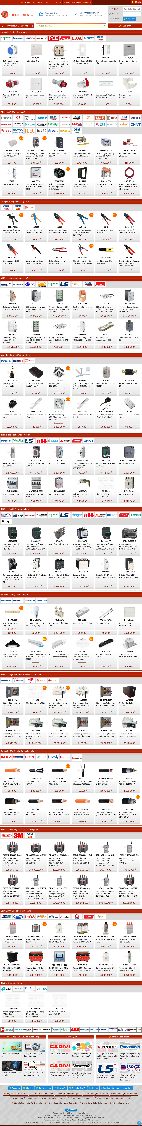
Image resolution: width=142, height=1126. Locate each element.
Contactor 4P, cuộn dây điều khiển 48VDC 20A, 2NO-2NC (11, 546)
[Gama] (29, 118)
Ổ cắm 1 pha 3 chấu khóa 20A (128, 385)
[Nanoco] (29, 38)
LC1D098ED (12, 541)
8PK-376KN (106, 258)
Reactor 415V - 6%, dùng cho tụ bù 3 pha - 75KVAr (35, 969)
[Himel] (65, 38)
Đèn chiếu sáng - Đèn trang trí (14, 594)
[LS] (65, 284)
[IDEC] (112, 118)
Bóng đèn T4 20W (102, 623)
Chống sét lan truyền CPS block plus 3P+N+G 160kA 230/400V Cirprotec (59, 309)
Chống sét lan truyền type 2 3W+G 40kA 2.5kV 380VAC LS (35, 309)
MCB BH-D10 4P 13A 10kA (11, 495)
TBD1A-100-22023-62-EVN (59, 888)
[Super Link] (65, 758)
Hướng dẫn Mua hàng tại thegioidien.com (33, 1055)
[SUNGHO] (135, 118)
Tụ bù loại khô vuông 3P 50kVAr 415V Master (58, 941)
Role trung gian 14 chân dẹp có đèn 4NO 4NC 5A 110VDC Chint (35, 156)
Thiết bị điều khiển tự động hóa (15, 509)
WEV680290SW (83, 58)
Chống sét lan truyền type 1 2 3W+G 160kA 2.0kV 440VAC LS (128, 309)
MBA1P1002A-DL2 (106, 888)
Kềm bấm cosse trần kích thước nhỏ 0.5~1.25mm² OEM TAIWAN (82, 232)
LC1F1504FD (83, 572)
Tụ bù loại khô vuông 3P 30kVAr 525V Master (105, 969)
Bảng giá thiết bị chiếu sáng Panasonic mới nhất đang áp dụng (130, 1056)
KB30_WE (36, 58)
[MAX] (100, 118)
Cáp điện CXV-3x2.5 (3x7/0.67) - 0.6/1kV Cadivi (59, 813)
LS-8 (106, 227)
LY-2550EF (129, 227)
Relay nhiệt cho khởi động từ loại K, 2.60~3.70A (59, 576)
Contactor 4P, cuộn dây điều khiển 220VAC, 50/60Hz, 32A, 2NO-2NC (105, 546)
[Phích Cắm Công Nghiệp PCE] (114, 1029)
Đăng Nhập (130, 19)
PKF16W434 (83, 92)
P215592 (82, 181)
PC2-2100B (129, 380)
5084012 (106, 334)
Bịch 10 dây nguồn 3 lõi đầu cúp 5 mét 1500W (104, 416)
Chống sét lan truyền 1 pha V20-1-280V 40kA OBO (12, 308)
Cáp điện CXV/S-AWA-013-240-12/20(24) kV (127, 783)
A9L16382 (13, 334)
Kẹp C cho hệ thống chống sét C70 (82, 308)
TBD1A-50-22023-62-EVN (36, 888)
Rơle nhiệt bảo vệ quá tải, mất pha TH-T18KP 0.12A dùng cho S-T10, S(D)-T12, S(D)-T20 (13, 578)
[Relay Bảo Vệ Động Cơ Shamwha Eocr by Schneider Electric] (86, 1029)
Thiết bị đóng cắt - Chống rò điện (15, 435)
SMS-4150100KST (13, 936)
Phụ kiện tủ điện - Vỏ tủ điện (13, 112)
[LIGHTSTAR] (18, 124)
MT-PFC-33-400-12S (59, 965)
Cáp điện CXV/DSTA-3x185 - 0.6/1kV (34, 813)
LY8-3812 (82, 227)
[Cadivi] (6, 758)
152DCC (12, 412)
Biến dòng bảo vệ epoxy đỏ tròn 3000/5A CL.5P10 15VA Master (128, 187)
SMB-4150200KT (129, 936)
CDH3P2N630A (83, 731)
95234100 (36, 731)
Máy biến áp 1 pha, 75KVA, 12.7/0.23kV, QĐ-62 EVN (127, 860)
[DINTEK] (41, 989)
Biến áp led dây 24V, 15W (82, 623)
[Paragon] (29, 600)
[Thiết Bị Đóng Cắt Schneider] (19, 1029)
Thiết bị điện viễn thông (11, 983)
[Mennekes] (41, 38)
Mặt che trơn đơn (32, 61)
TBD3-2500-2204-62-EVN (36, 855)
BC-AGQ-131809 (12, 150)
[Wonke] (18, 131)
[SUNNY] (41, 917)
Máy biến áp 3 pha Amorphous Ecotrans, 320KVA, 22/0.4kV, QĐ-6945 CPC (57, 861)
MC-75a (36, 572)
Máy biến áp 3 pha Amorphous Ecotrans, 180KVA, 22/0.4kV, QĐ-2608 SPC (11, 861)
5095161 (12, 304)
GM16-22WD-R (129, 150)
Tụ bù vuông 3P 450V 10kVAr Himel (34, 941)
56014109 (59, 778)
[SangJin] (41, 758)
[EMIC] (100, 124)
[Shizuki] (65, 917)
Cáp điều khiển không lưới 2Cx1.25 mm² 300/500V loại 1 (82, 784)
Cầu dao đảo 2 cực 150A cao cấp (12, 416)
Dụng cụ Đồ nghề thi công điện (15, 201)
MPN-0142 (13, 92)
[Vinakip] (29, 680)
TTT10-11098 (36, 412)
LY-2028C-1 (82, 258)
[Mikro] (18, 515)
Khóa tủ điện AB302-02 (11, 184)
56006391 (12, 809)
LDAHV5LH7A (36, 620)
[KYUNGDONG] (41, 680)
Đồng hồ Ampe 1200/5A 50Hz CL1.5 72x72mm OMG (35, 187)
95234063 (59, 731)
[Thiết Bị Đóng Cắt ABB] (29, 1029)
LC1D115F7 (36, 541)
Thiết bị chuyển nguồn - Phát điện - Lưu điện (21, 674)
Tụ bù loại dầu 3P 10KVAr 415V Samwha (12, 941)
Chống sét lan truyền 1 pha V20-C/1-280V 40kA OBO (83, 339)
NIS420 (106, 380)
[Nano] (18, 600)
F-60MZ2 (82, 380)
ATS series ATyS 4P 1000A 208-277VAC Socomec (33, 736)
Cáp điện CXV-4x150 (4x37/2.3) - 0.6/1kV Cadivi (106, 813)
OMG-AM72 (35, 181)
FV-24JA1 (59, 380)
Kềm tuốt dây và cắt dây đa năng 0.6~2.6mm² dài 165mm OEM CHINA (129, 263)
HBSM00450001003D (36, 936)
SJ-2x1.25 (82, 778)
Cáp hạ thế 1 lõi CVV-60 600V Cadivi (58, 783)
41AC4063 (83, 700)
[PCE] (53, 38)
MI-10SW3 (83, 491)
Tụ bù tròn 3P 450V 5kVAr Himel (105, 941)
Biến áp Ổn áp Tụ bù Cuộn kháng (16, 911)
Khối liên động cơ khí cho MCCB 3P (82, 495)
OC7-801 (129, 412)
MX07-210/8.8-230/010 (82, 936)
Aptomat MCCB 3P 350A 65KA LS (35, 465)
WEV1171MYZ (59, 59)
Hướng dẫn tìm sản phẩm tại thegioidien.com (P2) (33, 1074)
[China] (76, 118)
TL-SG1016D (36, 1008)
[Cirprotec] (76, 284)
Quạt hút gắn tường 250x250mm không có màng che (57, 417)
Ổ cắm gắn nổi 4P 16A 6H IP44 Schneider (82, 96)
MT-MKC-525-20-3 (129, 965)
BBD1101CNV (82, 460)
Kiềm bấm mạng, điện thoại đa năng (104, 262)
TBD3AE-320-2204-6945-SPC (59, 855)
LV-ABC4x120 (35, 778)
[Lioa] (76, 38)
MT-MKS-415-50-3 (59, 936)
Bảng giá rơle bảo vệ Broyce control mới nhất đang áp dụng (128, 1077)
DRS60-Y (82, 150)
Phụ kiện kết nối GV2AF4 (58, 544)
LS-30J (59, 227)
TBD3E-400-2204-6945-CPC (129, 888)
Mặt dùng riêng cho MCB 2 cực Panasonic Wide (82, 62)
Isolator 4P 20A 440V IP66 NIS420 (105, 385)
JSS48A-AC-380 (106, 150)
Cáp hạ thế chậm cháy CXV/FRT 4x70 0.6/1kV (81, 813)
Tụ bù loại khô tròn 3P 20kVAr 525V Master (127, 969)
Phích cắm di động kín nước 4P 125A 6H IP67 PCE (58, 97)
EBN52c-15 (106, 491)
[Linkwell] (29, 124)
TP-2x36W (106, 651)
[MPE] (88, 38)
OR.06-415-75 (36, 965)
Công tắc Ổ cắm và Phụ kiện (14, 32)
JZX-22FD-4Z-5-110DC (36, 150)
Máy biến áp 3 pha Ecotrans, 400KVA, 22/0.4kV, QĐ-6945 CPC (128, 893)
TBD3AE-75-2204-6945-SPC (83, 888)
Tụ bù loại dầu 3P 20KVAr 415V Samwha (129, 941)
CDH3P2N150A (106, 700)
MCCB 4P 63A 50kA (126, 463)
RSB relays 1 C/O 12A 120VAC (57, 155)
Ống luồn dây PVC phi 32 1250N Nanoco (105, 96)
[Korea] (100, 38)
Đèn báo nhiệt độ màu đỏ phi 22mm (128, 155)
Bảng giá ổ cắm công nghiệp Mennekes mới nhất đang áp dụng (107, 1056)
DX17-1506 (12, 380)
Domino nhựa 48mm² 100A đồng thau (36, 416)
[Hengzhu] (41, 118)
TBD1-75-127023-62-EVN (129, 855)
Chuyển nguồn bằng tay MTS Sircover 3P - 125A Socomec (58, 705)
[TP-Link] (6, 989)
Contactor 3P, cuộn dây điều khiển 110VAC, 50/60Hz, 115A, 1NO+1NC (36, 546)
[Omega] (18, 118)
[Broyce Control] (6, 515)
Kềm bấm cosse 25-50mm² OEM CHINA (12, 262)
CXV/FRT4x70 (82, 809)
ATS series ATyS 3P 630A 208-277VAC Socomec (128, 735)
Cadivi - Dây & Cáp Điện (59, 1054)
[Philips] (41, 600)
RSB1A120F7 (59, 150)
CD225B (59, 460)
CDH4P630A (13, 700)
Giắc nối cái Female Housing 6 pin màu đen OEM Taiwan (57, 187)
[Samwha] (18, 917)
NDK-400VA (106, 181)
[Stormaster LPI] (18, 284)
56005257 (129, 778)
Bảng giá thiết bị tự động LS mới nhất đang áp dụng (107, 1076)
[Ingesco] (6, 284)
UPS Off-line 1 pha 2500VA (126, 704)
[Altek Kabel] (76, 758)
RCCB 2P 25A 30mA (57, 463)
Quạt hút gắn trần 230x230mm (55, 385)
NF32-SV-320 (129, 491)
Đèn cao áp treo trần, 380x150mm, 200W (10, 656)
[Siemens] (135, 515)
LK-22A (59, 258)
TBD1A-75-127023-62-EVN (106, 855)
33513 (12, 460)
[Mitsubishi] (65, 441)
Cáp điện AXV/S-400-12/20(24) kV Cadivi (11, 813)
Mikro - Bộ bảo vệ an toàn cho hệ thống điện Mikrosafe (81, 1075)
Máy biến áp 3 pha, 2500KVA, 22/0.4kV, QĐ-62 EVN (33, 860)
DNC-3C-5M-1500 (106, 412)
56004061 (12, 778)
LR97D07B (82, 541)
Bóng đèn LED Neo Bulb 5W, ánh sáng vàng (35, 624)
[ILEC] (29, 131)
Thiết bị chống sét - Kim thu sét (14, 278)
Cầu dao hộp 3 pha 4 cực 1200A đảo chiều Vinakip (12, 735)
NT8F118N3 (36, 651)
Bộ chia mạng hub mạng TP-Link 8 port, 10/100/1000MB (12, 1014)
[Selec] (123, 124)
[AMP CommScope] (18, 989)
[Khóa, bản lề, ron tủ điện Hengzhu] (133, 1029)
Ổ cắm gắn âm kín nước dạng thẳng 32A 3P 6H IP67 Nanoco (11, 63)
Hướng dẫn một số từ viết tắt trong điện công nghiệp (81, 1055)
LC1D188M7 (106, 541)
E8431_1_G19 (36, 92)
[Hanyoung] (6, 124)
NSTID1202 (12, 620)
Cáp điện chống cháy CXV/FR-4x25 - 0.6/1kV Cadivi (11, 784)
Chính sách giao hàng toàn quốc (12, 1055)
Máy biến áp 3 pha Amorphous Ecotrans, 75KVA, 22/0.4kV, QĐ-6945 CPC (81, 894)
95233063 (129, 731)
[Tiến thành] (29, 361)
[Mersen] (65, 124)
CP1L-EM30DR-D (129, 541)
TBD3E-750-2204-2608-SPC (13, 888)
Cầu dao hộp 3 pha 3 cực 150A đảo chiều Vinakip (105, 704)
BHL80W (129, 651)
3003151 (36, 700)
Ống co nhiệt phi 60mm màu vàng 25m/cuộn (81, 155)
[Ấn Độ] (76, 131)
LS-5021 (129, 258)
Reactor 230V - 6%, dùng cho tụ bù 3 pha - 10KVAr (82, 969)
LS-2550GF (12, 258)
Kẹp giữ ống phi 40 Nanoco (126, 96)
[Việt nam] (29, 989)
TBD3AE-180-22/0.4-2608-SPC (13, 855)
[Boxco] (112, 124)
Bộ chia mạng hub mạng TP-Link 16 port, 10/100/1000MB (35, 1014)
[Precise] (53, 131)
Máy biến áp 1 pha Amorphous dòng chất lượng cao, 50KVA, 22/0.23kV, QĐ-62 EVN (34, 894)
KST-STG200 (13, 227)
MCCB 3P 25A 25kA (56, 494)
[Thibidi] (6, 835)
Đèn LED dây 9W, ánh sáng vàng (11, 624)
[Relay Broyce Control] (67, 1029)
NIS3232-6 (13, 58)
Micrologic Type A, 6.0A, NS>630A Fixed (11, 465)
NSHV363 (59, 651)
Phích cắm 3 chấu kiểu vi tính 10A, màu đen (35, 385)
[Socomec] (6, 680)
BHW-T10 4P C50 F (35, 491)
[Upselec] (18, 680)
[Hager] (53, 441)
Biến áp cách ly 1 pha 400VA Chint (104, 186)
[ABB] (41, 441)
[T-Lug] (6, 131)
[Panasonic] (18, 38)
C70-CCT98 (82, 304)
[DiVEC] (41, 131)
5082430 (106, 304)
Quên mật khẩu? (115, 19)
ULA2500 (129, 700)
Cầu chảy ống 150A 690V (35, 703)
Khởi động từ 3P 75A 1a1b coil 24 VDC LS (36, 576)
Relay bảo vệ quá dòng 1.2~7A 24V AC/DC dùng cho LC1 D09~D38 (82, 546)
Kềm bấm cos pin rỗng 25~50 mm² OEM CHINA (128, 231)
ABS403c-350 (36, 460)
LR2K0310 (59, 572)
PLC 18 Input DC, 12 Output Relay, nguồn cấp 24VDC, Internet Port (128, 546)
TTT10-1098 (82, 412)
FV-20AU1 (59, 412)
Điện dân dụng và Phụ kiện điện (15, 355)
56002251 (106, 809)
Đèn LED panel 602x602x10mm (125, 624)
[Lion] (29, 758)
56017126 (129, 809)
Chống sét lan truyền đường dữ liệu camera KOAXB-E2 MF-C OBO (104, 309)
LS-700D (36, 227)
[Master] (100, 917)
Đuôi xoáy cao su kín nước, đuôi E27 (10, 385)
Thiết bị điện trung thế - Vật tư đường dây (19, 829)
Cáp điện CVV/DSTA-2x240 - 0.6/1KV (104, 783)
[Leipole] (6, 118)
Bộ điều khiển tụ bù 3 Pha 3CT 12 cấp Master (58, 969)
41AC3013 (59, 700)
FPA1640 (129, 92)
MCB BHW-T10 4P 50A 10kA (34, 495)
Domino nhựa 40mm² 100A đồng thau (83, 416)
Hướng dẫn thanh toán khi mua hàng (11, 1074)
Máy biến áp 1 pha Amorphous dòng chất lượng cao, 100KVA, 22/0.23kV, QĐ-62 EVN (57, 894)
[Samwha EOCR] (41, 515)
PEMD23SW (59, 620)
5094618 (82, 334)
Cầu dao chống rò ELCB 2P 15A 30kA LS (105, 495)
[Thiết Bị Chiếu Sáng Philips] (48, 1029)
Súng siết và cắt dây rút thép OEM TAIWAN (11, 231)
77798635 (36, 334)
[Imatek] (53, 758)
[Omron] (112, 515)
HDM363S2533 (59, 491)
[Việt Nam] (123, 118)
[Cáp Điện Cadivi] (95, 1029)
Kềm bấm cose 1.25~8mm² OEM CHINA (106, 231)
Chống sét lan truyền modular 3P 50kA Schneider (10, 340)
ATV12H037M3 (129, 572)
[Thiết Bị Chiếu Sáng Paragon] (38, 1029)
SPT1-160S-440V (129, 304)
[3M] (18, 835)
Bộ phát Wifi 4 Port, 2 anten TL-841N (57, 1013)
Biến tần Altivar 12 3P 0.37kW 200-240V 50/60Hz (129, 576)
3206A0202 (59, 181)
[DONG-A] (65, 131)
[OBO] (41, 284)
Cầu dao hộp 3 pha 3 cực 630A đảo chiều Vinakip (82, 735)
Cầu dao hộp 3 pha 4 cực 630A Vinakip (12, 704)
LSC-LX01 (129, 334)
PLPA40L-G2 (129, 620)
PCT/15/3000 (129, 181)
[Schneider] (6, 38)
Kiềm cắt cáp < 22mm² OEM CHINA (57, 262)
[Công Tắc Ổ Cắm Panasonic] (10, 1029)
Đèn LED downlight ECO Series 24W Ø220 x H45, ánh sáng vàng (82, 657)
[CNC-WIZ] (65, 118)
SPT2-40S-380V (36, 304)
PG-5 (36, 258)
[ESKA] (76, 124)
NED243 (82, 651)
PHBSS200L (12, 651)
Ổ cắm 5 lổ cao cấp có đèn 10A (129, 416)
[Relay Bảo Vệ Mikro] (76, 1029)
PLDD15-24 (82, 620)
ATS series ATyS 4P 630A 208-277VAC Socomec (58, 735)
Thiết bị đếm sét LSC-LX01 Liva (129, 339)
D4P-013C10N (12, 491)
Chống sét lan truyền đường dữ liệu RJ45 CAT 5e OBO (58, 340)
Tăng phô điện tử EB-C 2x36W (104, 656)
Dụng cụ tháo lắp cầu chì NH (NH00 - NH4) (82, 186)
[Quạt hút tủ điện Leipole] (123, 1029)
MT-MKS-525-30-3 (106, 965)
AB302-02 (12, 181)
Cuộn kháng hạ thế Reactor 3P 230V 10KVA (82, 941)
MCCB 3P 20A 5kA (126, 494)
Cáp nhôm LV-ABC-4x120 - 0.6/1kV (35, 783)
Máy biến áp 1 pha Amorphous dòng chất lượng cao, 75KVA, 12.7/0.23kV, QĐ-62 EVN (105, 861)
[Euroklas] (41, 124)
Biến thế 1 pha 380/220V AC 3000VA (12, 969)
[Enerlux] (6, 917)
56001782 (59, 809)
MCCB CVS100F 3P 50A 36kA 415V (105, 465)
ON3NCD (106, 58)
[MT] (88, 124)
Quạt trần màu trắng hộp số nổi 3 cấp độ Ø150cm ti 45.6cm (83, 386)
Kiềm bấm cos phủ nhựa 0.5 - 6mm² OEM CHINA (58, 231)
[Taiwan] (53, 118)
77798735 (59, 304)
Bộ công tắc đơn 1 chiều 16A (128, 62)
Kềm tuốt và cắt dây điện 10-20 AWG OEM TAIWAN (82, 262)
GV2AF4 (59, 541)
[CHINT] (135, 124)
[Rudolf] (6, 521)
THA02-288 (12, 572)
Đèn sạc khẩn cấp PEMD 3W (58, 624)
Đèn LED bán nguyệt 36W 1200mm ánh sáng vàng (59, 656)
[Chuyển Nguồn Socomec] (57, 1029)
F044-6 (59, 92)
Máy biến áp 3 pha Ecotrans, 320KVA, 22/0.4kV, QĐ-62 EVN (81, 860)
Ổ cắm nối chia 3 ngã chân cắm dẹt (106, 62)
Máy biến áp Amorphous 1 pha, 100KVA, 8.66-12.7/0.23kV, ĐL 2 (105, 893)
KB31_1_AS (129, 58)
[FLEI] (88, 118)
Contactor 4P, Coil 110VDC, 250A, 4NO (80, 576)
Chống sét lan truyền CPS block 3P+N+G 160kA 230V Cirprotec (35, 340)
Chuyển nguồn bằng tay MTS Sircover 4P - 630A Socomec (81, 705)
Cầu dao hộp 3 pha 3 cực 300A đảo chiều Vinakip (105, 735)
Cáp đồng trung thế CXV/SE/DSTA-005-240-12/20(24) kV (128, 814)
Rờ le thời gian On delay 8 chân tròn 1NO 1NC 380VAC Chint (106, 156)
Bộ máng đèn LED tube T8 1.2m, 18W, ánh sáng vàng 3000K (36, 657)
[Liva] (29, 284)
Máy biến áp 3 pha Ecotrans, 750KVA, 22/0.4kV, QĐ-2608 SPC (12, 893)
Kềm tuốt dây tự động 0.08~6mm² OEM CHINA (35, 231)
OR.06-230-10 (82, 965)
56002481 (36, 809)
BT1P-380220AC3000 (12, 965)
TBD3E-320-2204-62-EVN (83, 855)
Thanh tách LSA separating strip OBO (103, 339)
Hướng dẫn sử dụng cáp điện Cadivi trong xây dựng (60, 1074)
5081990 (59, 334)
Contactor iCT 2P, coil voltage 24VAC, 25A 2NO (105, 576)
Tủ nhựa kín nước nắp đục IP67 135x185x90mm (12, 155)
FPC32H (106, 92)
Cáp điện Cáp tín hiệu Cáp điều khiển (17, 751)
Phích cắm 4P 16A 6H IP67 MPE (11, 96)
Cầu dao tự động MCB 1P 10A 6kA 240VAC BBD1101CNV (82, 466)
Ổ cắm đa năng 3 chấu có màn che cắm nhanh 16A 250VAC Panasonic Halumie (58, 65)
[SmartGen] (53, 680)
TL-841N (59, 1008)
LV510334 (106, 460)
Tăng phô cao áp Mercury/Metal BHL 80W (128, 656)
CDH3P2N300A (106, 731)
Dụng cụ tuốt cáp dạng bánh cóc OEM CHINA (34, 262)
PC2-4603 (36, 380)
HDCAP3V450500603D (106, 936)
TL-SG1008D (13, 1008)
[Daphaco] (18, 758)
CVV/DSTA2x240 (106, 778)
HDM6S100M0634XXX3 (129, 460)
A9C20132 (106, 572)
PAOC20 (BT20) (106, 620)
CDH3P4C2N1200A (12, 731)
